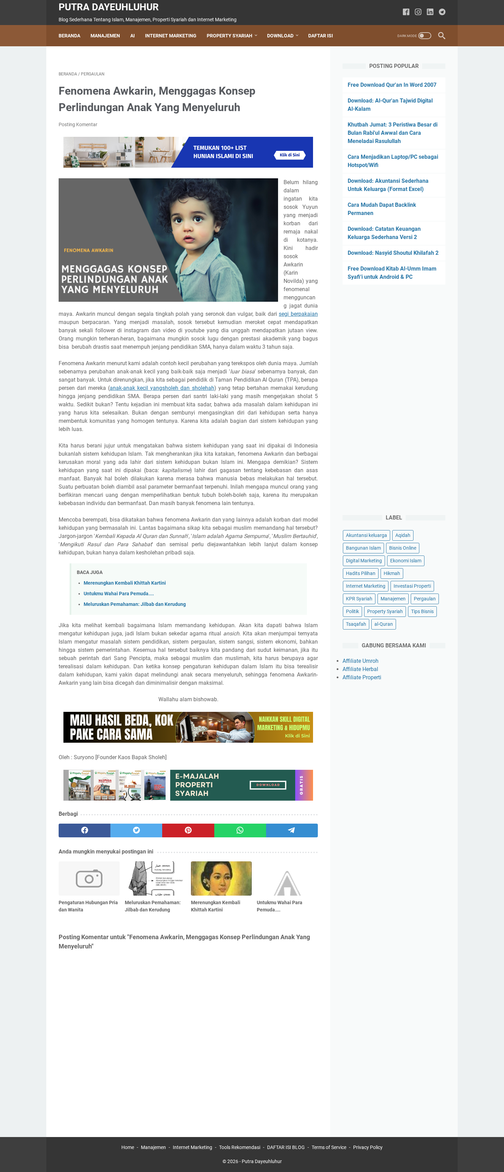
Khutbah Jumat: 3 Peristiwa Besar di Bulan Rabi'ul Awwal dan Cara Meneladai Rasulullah (392, 132)
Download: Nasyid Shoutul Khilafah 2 (393, 253)
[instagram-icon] (418, 12)
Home (127, 1147)
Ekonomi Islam (405, 560)
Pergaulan (425, 598)
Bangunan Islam (363, 548)
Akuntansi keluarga (366, 535)
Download (280, 35)
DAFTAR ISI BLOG (286, 1147)
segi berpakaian (298, 314)
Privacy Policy (368, 1147)
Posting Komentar (78, 124)
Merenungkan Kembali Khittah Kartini (125, 583)
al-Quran (383, 624)
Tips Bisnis (422, 611)
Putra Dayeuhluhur (109, 7)
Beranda (69, 35)
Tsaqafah (356, 624)
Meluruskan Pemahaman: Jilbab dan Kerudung (135, 604)
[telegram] (292, 830)
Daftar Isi (320, 35)
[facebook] (84, 830)
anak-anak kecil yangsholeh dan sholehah (162, 388)
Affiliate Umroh (361, 661)
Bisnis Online (402, 548)
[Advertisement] (394, 400)
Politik (352, 611)
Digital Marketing (364, 560)
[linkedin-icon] (430, 12)
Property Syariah (229, 35)
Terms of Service (329, 1147)
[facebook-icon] (406, 12)
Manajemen (105, 35)
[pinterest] (188, 830)
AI (132, 35)
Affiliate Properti (362, 677)
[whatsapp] (240, 830)
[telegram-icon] (442, 12)
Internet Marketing (170, 35)
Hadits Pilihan (360, 573)
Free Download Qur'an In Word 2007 (392, 85)
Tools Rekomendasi (239, 1147)
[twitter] (136, 830)
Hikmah (392, 573)
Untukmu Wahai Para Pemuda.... (119, 594)
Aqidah (402, 535)
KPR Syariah (359, 598)
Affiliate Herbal (360, 669)
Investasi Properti (412, 586)
